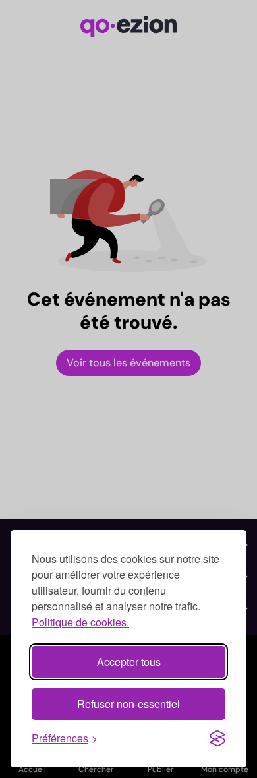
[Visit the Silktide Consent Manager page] (217, 738)
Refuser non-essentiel (128, 703)
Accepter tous (129, 661)
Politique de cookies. (80, 622)
